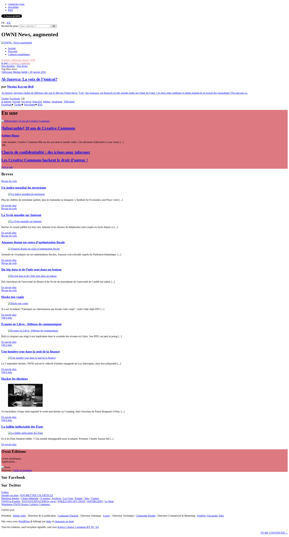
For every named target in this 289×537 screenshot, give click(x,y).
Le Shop (109, 501)
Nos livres (22, 66)
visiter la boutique (22, 470)
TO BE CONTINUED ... (274, 532)
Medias (17, 72)
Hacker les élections (14, 378)
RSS (10, 10)
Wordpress (7, 504)
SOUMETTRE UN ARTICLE (36, 495)
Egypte (16, 101)
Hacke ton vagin (12, 297)
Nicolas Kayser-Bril (20, 86)
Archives (56, 498)
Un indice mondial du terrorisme (23, 187)
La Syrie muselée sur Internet (21, 215)
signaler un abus (9, 495)
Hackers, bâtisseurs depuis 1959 (18, 60)
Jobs (86, 498)
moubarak (57, 101)
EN (9, 22)
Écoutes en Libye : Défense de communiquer (31, 324)
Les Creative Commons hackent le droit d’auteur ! (44, 160)
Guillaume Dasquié (68, 515)
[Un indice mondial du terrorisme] (26, 194)
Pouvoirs (12, 51)
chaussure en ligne (64, 521)
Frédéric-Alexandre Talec (210, 515)
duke (48, 521)
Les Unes (68, 498)
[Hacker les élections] (25, 405)
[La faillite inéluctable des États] (25, 433)
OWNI (17, 504)
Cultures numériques (19, 54)
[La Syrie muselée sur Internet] (24, 221)
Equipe (78, 498)
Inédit (24, 72)
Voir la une (7, 167)
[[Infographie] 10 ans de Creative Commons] (25, 121)
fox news (26, 101)
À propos (45, 498)
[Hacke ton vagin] (18, 303)
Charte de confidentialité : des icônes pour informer (45, 152)
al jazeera (6, 101)
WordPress (24, 521)
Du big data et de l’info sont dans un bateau (31, 269)
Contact (95, 498)
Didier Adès (19, 515)
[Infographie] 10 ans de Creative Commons (38, 128)
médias (46, 101)
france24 (37, 101)
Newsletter (29, 104)
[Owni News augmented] (16, 42)
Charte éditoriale (29, 498)
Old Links (6, 317)
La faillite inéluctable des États (22, 426)
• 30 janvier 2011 (37, 72)
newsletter (13, 7)
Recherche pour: (10, 26)
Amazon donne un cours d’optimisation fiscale (33, 242)
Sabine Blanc (10, 135)
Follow (5, 492)
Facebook (15, 98)
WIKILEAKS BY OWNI (71, 501)
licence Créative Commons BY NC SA (78, 527)
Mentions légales (10, 498)
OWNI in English (10, 501)
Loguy (106, 515)
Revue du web (9, 181)
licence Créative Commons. (35, 504)
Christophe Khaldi (145, 515)
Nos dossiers (8, 66)
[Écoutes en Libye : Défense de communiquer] (33, 330)
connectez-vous (16, 4)
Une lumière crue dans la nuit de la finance (30, 351)
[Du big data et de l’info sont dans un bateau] (32, 276)
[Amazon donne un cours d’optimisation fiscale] (34, 248)
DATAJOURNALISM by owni (39, 501)
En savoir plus (8, 205)
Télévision (6, 72)
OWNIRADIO (95, 501)
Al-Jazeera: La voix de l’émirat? (29, 79)
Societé (12, 48)
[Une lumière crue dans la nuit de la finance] (32, 357)
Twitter (5, 98)
